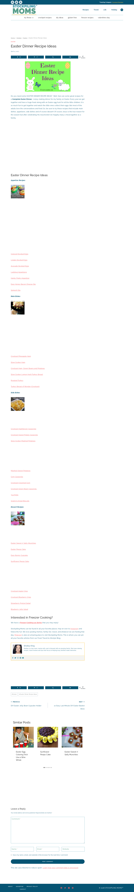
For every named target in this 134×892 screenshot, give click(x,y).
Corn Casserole (17, 477)
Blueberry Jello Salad (19, 609)
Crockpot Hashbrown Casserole (23, 429)
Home (13, 38)
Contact (23, 889)
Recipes (86, 10)
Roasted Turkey (17, 380)
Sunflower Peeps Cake (20, 561)
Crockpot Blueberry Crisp (21, 597)
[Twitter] (15, 658)
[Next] (80, 746)
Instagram (74, 629)
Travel (96, 10)
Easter (25, 38)
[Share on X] (53, 57)
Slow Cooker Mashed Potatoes (23, 441)
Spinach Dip (15, 290)
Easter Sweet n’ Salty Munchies (23, 543)
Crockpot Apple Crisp (19, 591)
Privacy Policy (32, 886)
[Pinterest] (20, 2)
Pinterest (18, 635)
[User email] (23, 658)
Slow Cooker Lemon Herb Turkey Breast (27, 374)
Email (40, 849)
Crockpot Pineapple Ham (21, 356)
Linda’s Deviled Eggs (19, 260)
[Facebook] (12, 2)
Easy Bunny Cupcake (19, 555)
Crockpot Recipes (117, 2)
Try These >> (29, 18)
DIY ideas (59, 18)
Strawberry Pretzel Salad (21, 603)
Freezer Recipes (87, 18)
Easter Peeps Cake (18, 549)
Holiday (114, 10)
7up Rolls (14, 495)
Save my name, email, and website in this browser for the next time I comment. (40, 855)
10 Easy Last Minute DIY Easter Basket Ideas (69, 705)
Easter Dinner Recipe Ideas (28, 694)
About (10, 886)
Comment (16, 819)
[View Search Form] (122, 9)
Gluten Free (72, 18)
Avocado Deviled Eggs (20, 266)
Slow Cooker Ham (18, 362)
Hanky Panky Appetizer (20, 278)
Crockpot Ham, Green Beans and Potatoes (28, 368)
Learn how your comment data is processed (60, 868)
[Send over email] (70, 57)
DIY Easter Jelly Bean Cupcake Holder (26, 704)
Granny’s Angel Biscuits (20, 501)
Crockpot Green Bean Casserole (24, 489)
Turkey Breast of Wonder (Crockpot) (25, 386)
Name (15, 849)
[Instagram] (16, 2)
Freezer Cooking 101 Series (31, 623)
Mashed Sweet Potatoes (20, 471)
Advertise (19, 886)
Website (65, 849)
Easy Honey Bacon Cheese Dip (23, 284)
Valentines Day (104, 18)
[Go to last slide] (15, 746)
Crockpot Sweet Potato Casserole (24, 435)
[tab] (44, 767)
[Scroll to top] (129, 885)
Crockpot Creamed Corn (20, 483)
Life (104, 10)
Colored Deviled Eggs (19, 254)
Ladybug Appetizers (19, 272)
